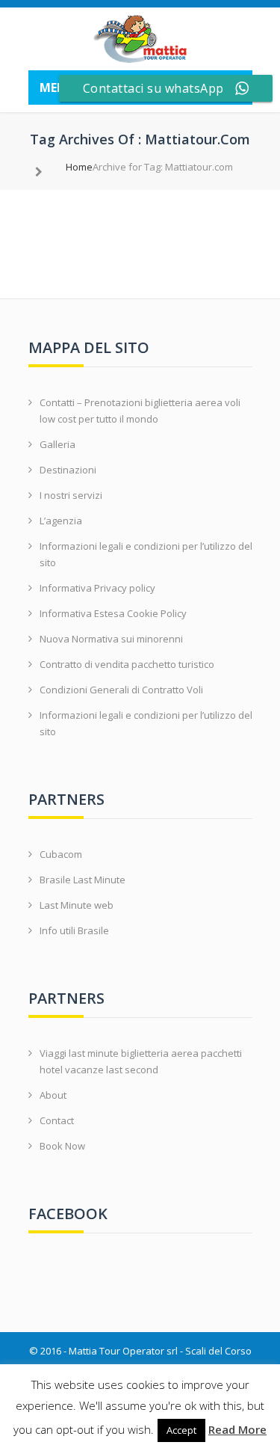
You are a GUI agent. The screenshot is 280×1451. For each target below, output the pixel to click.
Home (79, 167)
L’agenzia (61, 520)
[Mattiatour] (140, 39)
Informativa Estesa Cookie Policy (113, 613)
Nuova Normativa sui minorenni (111, 638)
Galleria (57, 444)
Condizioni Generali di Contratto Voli (121, 689)
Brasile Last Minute (82, 879)
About (53, 1095)
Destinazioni (68, 469)
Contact (57, 1120)
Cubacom (61, 854)
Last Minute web (76, 905)
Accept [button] (181, 1430)
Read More (237, 1429)
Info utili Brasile (74, 930)
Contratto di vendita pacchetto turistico (127, 664)
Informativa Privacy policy (97, 588)
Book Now (62, 1146)
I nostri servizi (71, 495)
